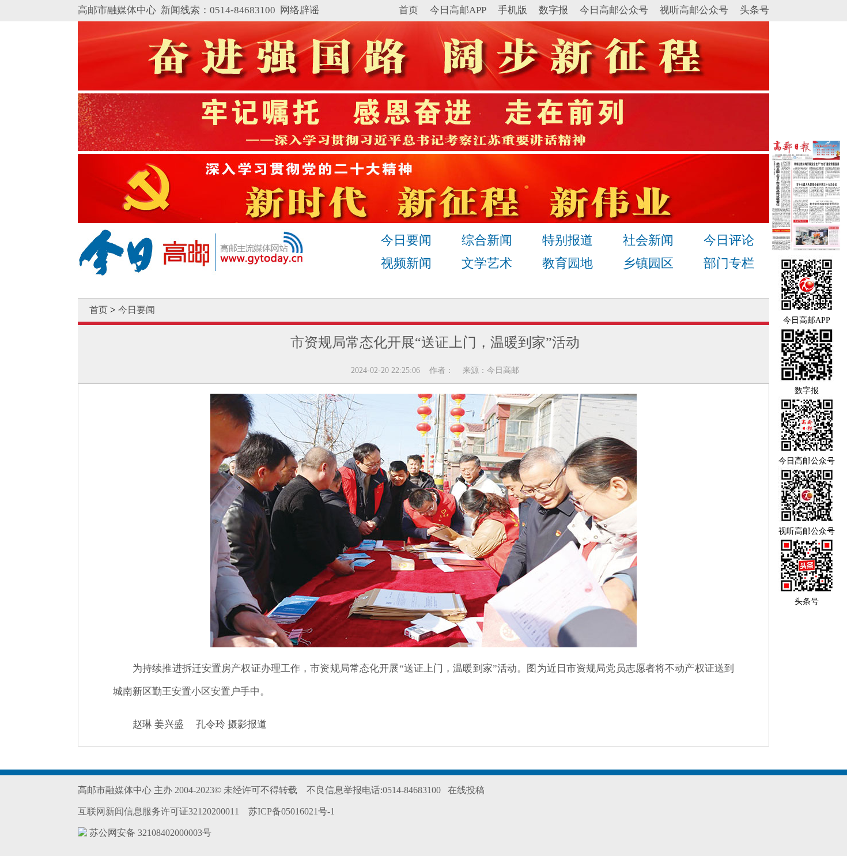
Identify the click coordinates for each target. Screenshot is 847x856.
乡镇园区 (648, 263)
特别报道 (567, 240)
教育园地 (567, 263)
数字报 (553, 10)
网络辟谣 (299, 10)
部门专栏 (729, 263)
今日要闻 (406, 240)
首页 (408, 10)
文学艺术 (487, 263)
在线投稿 (466, 790)
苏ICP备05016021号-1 (291, 811)
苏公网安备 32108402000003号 (149, 833)
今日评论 (729, 240)
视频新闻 (406, 263)
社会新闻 (648, 240)
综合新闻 (487, 240)
